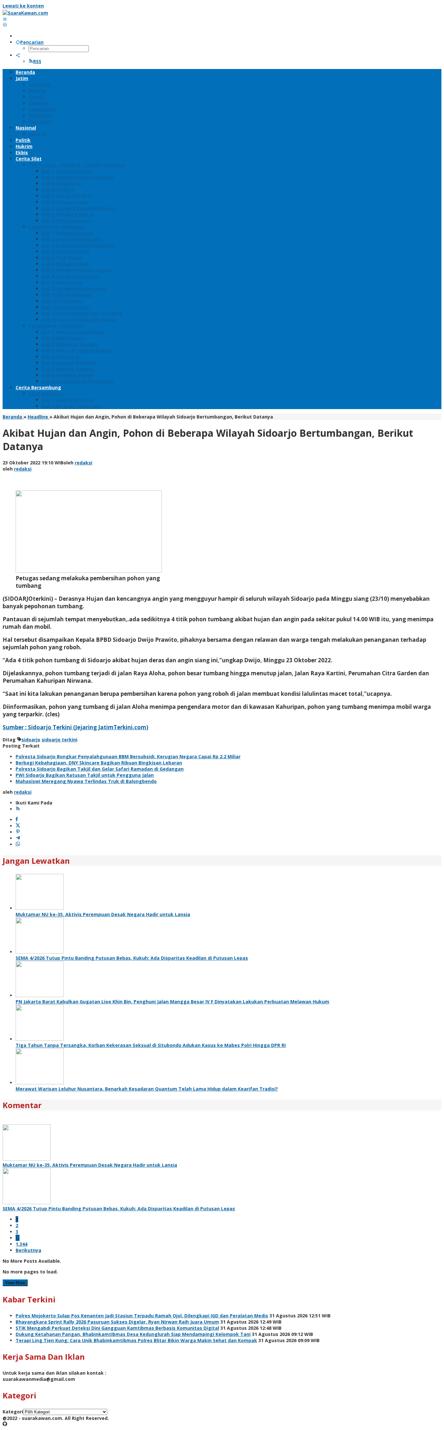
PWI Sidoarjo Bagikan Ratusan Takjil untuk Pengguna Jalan (85, 775)
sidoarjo (30, 739)
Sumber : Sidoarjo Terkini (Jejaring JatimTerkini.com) (75, 727)
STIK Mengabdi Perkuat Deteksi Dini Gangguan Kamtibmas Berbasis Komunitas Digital (117, 1328)
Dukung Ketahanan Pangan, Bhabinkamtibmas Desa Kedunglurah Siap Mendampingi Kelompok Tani (133, 1334)
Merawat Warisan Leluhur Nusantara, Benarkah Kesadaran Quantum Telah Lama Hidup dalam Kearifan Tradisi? (147, 1089)
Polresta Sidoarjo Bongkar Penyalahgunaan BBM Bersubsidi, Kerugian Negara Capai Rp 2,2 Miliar (128, 756)
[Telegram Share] (18, 838)
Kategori (13, 1412)
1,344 (21, 1244)
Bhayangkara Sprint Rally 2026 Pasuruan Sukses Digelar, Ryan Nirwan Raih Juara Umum (117, 1322)
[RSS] (18, 809)
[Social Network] (18, 55)
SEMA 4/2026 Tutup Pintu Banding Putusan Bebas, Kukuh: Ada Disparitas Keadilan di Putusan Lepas (132, 958)
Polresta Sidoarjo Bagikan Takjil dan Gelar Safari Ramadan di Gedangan (100, 769)
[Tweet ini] (18, 826)
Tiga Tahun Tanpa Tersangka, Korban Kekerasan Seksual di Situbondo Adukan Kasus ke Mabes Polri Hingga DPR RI (151, 1045)
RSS (37, 61)
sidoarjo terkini (59, 739)
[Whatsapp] (18, 844)
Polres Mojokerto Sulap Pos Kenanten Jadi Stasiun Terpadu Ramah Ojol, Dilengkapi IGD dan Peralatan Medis (142, 1316)
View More (15, 1282)
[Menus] (5, 19)
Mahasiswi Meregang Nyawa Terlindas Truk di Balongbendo (86, 781)
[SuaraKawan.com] (25, 13)
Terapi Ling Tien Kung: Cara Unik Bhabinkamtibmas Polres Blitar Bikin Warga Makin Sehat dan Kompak (136, 1340)
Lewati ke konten (23, 6)
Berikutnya (28, 1250)
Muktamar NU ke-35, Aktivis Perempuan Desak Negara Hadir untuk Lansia (103, 914)
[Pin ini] (18, 832)
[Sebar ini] (17, 820)
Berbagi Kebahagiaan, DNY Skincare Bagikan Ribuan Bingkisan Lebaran (99, 763)
